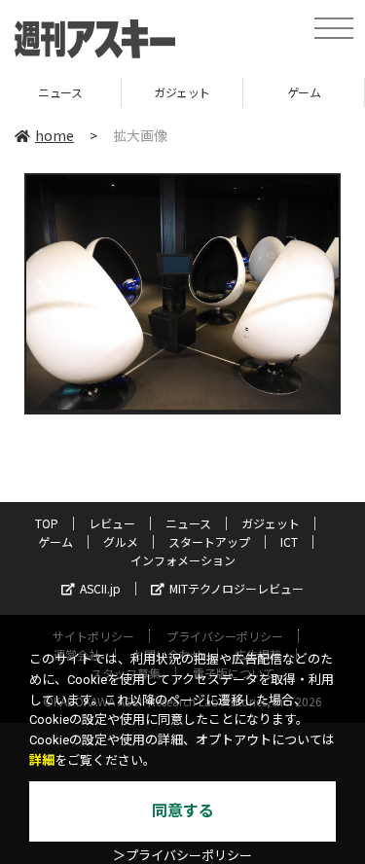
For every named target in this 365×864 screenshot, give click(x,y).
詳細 (42, 760)
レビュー (112, 523)
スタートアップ (209, 541)
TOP (46, 523)
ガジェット (137, 92)
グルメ (120, 541)
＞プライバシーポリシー (182, 855)
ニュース (188, 523)
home (54, 135)
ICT (289, 541)
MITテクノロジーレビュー (236, 588)
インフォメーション (183, 560)
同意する (183, 811)
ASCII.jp (100, 588)
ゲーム (258, 92)
